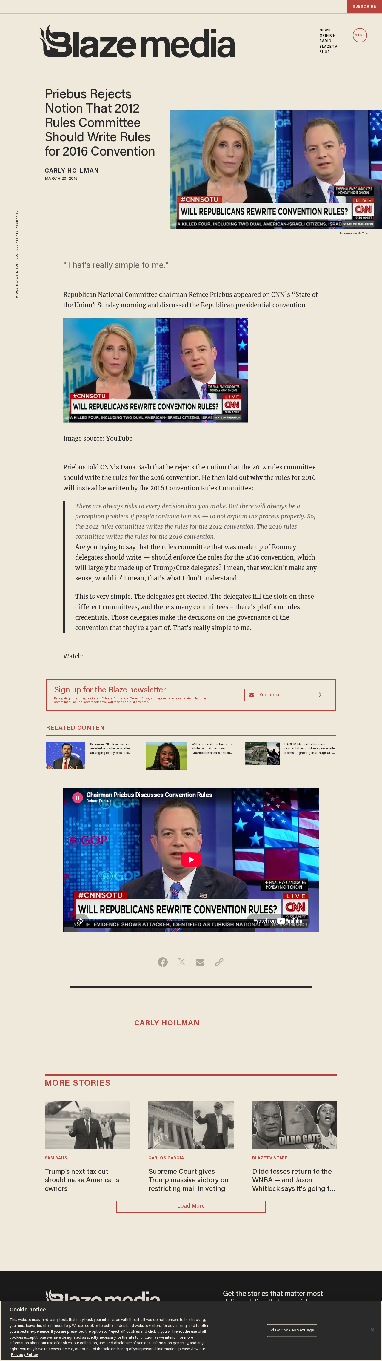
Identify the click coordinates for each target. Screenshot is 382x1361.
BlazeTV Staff (269, 1158)
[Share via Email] (200, 962)
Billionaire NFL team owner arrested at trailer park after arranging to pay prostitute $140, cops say (110, 749)
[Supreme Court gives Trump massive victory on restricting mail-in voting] (191, 1123)
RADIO (326, 41)
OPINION (328, 36)
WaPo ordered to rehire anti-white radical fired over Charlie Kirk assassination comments (212, 749)
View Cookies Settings (292, 1330)
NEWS (325, 30)
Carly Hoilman (72, 171)
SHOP (325, 52)
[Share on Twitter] (182, 962)
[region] (191, 1331)
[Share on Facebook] (163, 962)
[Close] (372, 1330)
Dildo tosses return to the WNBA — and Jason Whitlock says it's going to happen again (292, 1181)
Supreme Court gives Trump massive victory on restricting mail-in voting (188, 1181)
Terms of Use (139, 698)
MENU (360, 35)
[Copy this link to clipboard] (219, 962)
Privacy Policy (112, 698)
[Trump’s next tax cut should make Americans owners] (87, 1123)
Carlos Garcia (166, 1158)
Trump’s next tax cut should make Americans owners (82, 1181)
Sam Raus (56, 1158)
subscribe (364, 7)
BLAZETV (329, 47)
